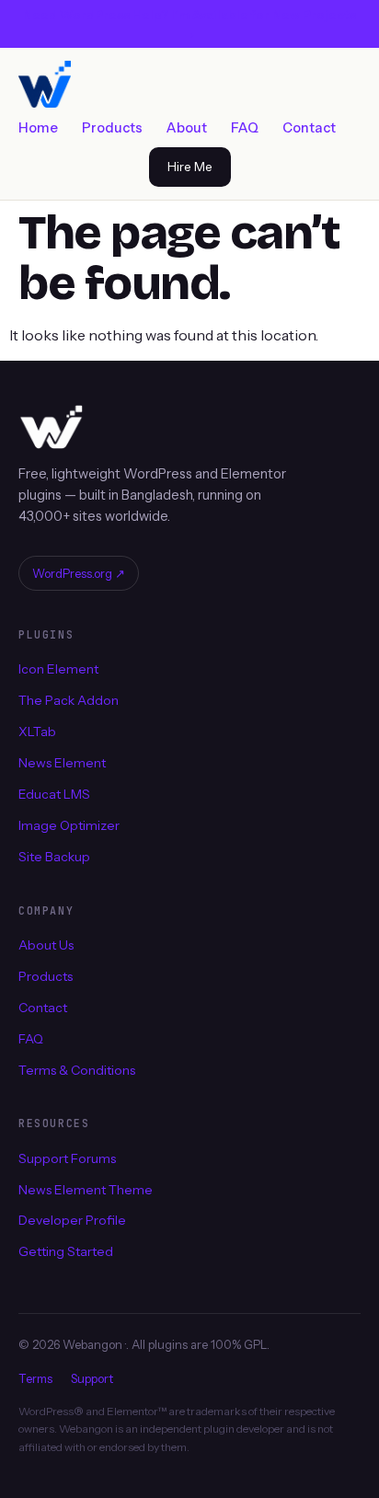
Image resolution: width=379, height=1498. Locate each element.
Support (92, 1378)
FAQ (244, 128)
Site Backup (54, 856)
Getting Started (65, 1251)
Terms (35, 1378)
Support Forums (67, 1158)
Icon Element (58, 669)
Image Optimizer (69, 825)
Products (112, 128)
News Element (62, 763)
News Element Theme (85, 1189)
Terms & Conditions (76, 1069)
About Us (46, 945)
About (187, 128)
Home (38, 128)
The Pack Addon (68, 700)
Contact (309, 128)
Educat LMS (54, 794)
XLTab (37, 731)
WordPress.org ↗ (78, 573)
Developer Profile (72, 1220)
